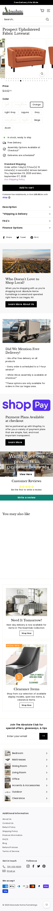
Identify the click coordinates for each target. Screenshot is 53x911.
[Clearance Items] (26, 664)
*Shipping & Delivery (15, 213)
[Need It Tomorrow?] (26, 602)
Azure (8, 127)
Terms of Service (11, 851)
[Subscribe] (43, 736)
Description (10, 207)
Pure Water (21, 104)
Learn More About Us (21, 304)
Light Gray (10, 112)
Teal (7, 104)
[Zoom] (42, 73)
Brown (25, 120)
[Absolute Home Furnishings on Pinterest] (43, 866)
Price (6, 86)
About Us (7, 819)
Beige (37, 120)
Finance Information (13, 835)
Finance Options (13, 227)
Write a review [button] (27, 497)
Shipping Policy (10, 831)
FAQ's (6, 220)
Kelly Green (11, 120)
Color (6, 98)
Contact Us (8, 823)
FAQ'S (5, 839)
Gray (37, 112)
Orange (37, 104)
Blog (5, 843)
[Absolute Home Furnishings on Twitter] (38, 866)
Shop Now (26, 633)
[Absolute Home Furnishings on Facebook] (33, 866)
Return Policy (9, 827)
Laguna (25, 112)
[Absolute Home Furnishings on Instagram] (28, 866)
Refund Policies (10, 847)
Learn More (15, 442)
